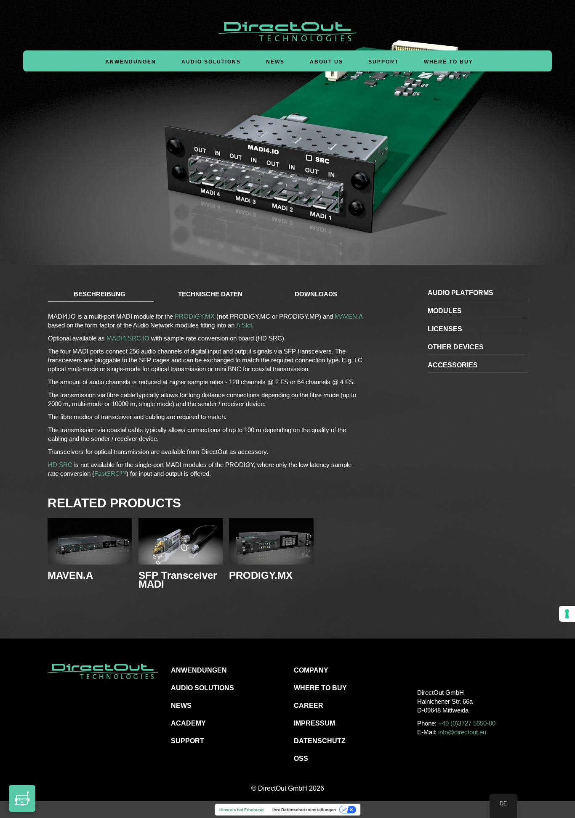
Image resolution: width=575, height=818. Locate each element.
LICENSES (445, 328)
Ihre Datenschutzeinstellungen (304, 809)
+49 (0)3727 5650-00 (466, 723)
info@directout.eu (462, 732)
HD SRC (60, 464)
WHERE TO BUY (448, 62)
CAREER (308, 705)
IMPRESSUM (314, 723)
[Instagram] (441, 669)
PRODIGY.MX (195, 316)
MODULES (445, 310)
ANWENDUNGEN (199, 670)
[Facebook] (422, 669)
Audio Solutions (211, 62)
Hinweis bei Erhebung (241, 809)
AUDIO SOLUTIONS (202, 687)
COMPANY (311, 670)
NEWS (181, 705)
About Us (326, 62)
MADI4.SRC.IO (127, 338)
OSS (301, 758)
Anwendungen (130, 62)
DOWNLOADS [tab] (316, 294)
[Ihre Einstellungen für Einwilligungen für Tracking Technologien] (567, 614)
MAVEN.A (348, 316)
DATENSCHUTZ (320, 740)
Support (383, 62)
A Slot (244, 325)
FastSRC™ (110, 473)
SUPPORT (187, 740)
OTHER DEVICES (456, 347)
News (275, 62)
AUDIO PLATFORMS (460, 292)
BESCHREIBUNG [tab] (99, 294)
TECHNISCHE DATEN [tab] (210, 294)
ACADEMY (188, 723)
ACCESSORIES (453, 365)
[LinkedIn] (460, 669)
